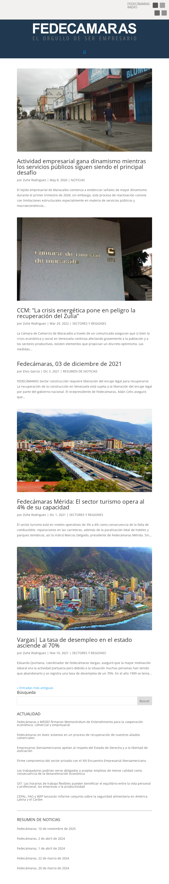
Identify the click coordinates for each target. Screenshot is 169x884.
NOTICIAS (78, 180)
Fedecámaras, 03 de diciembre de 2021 (69, 364)
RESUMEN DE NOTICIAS (80, 371)
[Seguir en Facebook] (155, 5)
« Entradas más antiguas (35, 688)
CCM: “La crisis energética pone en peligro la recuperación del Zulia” (76, 313)
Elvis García (31, 371)
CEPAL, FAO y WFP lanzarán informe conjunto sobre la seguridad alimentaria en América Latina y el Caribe (82, 798)
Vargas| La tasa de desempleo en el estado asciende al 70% (74, 642)
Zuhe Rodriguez (34, 180)
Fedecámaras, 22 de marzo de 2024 (43, 858)
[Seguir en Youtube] (164, 13)
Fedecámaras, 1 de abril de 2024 (41, 848)
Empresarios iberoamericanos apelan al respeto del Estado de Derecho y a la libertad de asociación (82, 749)
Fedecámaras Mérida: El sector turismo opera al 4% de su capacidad (80, 504)
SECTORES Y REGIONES (89, 323)
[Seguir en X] (162, 5)
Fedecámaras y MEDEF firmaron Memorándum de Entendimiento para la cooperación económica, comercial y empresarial (80, 723)
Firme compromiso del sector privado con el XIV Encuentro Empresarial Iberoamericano (81, 760)
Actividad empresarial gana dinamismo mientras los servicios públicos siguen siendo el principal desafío (81, 166)
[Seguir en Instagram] (157, 13)
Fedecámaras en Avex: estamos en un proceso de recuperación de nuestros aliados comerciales (78, 736)
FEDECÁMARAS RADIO (138, 5)
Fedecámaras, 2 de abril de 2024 (41, 838)
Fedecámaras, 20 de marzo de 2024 (43, 868)
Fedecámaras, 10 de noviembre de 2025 (46, 829)
